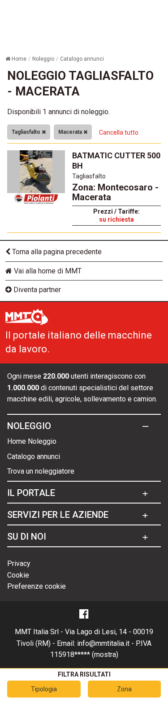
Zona (124, 689)
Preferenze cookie (36, 586)
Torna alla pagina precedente (56, 252)
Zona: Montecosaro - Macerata (115, 192)
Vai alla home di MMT (47, 271)
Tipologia (44, 689)
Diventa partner (36, 289)
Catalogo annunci (33, 456)
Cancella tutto (118, 132)
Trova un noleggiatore (40, 471)
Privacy (18, 563)
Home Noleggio (31, 441)
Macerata (70, 132)
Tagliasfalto (27, 132)
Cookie (18, 575)
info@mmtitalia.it (103, 643)
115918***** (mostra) (84, 654)
